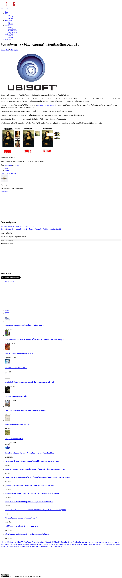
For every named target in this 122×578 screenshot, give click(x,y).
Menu (2, 8)
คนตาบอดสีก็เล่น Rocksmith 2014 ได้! (17, 424)
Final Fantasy (93, 542)
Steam (4, 542)
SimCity (52, 546)
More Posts (4, 191)
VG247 (16, 165)
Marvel (61, 544)
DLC (8, 173)
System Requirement (95, 544)
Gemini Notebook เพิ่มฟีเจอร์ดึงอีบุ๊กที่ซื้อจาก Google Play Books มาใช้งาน (29, 502)
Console (10, 17)
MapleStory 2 (59, 546)
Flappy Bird (83, 544)
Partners (7, 312)
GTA (21, 542)
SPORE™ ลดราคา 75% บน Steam (16, 368)
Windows (26, 544)
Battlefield (49, 542)
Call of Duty (27, 546)
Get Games (54, 544)
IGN (7, 546)
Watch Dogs (13, 546)
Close (6, 8)
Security (20, 546)
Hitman (19, 544)
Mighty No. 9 (68, 544)
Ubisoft (13, 173)
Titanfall (35, 546)
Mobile (10, 18)
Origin (75, 542)
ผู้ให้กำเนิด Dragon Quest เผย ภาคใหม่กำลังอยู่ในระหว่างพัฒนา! (26, 410)
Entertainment (12, 32)
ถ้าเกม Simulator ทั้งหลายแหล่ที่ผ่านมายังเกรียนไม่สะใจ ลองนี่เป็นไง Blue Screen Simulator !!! (31, 229)
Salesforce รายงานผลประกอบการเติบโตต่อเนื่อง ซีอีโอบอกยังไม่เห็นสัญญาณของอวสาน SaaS (35, 469)
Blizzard (76, 544)
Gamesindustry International (45, 105)
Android (15, 542)
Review (10, 37)
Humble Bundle (60, 542)
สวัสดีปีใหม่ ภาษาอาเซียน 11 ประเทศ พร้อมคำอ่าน (21, 526)
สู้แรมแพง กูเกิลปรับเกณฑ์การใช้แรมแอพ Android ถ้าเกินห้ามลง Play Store (29, 485)
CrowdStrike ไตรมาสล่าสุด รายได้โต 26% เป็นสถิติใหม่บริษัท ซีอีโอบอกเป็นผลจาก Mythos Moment (37, 477)
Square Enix (39, 544)
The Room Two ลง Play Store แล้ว (16, 396)
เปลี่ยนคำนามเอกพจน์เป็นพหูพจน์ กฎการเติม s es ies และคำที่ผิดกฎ (27, 534)
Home (6, 12)
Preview (10, 36)
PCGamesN (8, 165)
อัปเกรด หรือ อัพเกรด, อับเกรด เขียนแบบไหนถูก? (21, 518)
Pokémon (27, 542)
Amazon (14, 544)
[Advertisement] (61, 206)
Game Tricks (12, 29)
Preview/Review (10, 34)
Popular (7, 310)
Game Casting (12, 30)
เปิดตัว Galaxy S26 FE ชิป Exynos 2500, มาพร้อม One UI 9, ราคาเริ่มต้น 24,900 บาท (32, 493)
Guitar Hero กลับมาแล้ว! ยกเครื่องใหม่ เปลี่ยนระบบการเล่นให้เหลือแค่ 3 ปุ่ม (29, 453)
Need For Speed (114, 544)
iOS (9, 542)
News (6, 13)
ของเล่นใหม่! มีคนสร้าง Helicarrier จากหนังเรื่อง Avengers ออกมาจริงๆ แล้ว (30, 382)
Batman (32, 544)
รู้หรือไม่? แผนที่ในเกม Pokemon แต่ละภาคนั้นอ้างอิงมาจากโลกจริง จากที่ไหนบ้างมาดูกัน (34, 339)
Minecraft (47, 544)
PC (9, 15)
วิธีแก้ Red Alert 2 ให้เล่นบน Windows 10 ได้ (19, 354)
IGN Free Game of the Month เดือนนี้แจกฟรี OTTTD (17, 226)
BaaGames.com (9, 281)
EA (113, 542)
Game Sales (8, 20)
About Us (7, 39)
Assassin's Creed (38, 542)
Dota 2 (47, 546)
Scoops (10, 27)
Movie (3, 546)
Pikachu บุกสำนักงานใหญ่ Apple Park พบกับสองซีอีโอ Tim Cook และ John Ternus (32, 461)
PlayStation (82, 542)
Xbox (70, 542)
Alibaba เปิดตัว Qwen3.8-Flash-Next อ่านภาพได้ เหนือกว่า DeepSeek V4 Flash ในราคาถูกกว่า (35, 510)
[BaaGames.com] (18, 7)
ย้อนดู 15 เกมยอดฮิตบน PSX (14, 439)
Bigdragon (14, 50)
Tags (6, 313)
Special (7, 25)
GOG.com (105, 544)
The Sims (107, 542)
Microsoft (41, 546)
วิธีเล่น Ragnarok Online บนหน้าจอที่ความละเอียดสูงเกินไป (24, 325)
